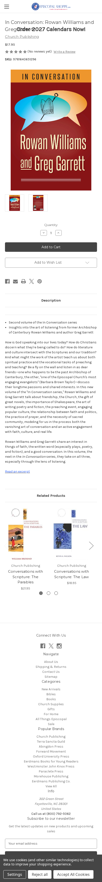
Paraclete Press (51, 771)
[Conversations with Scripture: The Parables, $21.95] (25, 534)
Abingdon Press (51, 747)
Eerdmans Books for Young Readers (51, 761)
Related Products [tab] (51, 495)
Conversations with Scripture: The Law (71, 574)
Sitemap (51, 677)
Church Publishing (51, 737)
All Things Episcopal (51, 719)
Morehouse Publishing (51, 776)
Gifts (51, 709)
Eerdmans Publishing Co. (51, 781)
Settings (14, 874)
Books (51, 699)
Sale (51, 724)
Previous (6, 545)
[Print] (23, 281)
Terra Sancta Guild (51, 742)
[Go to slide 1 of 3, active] (41, 593)
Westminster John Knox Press (51, 766)
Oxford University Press (51, 756)
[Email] (15, 281)
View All (51, 786)
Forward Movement (51, 751)
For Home (51, 714)
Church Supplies (51, 704)
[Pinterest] (39, 281)
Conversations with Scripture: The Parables (25, 576)
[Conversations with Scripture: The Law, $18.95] (71, 534)
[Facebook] (7, 281)
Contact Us (51, 672)
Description (51, 300)
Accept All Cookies (73, 874)
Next (91, 545)
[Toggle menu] (6, 6)
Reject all (40, 874)
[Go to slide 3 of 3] (56, 593)
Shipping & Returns (51, 667)
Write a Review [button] (64, 52)
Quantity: (51, 225)
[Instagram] (59, 645)
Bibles (51, 694)
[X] (31, 281)
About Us (51, 662)
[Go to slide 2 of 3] (48, 593)
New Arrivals (51, 689)
